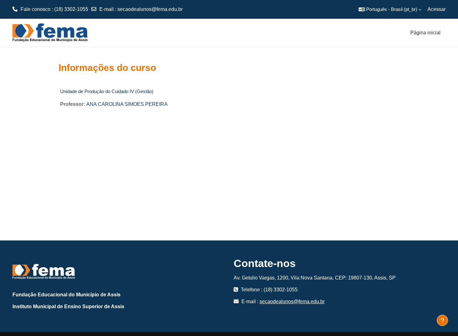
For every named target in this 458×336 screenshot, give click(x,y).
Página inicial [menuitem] (425, 32)
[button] (390, 9)
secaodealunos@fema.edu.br (150, 9)
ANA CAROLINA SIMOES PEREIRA (127, 104)
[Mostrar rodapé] (442, 320)
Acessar (436, 9)
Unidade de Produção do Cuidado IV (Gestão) (106, 91)
